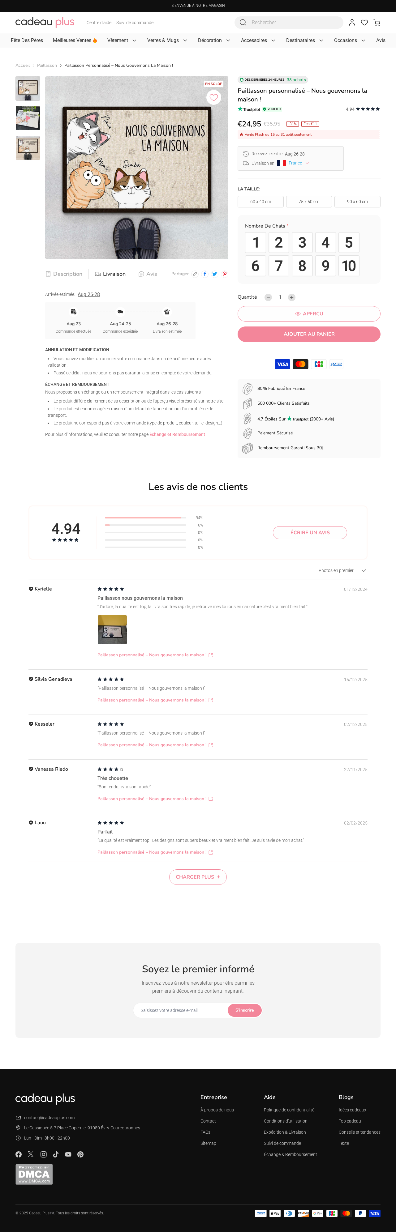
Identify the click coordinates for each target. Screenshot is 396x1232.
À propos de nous (217, 1109)
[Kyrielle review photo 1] (112, 630)
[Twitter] (31, 1154)
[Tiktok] (56, 1154)
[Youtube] (68, 1154)
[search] (243, 22)
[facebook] (205, 274)
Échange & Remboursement (290, 1154)
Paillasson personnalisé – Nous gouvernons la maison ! (151, 655)
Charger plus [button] (195, 877)
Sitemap (208, 1143)
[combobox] (289, 22)
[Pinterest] (80, 1154)
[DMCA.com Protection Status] (34, 1174)
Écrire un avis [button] (310, 532)
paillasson (47, 65)
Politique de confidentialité (289, 1109)
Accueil (22, 65)
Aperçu (313, 313)
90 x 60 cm (357, 201)
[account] (352, 22)
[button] (309, 227)
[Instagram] (43, 1154)
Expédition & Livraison (285, 1132)
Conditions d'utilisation (286, 1121)
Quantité (247, 297)
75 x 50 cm (309, 201)
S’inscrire (244, 1010)
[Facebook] (18, 1154)
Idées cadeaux (352, 1109)
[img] (110, 589)
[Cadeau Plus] (44, 22)
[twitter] (214, 274)
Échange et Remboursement (177, 434)
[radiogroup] (309, 254)
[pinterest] (224, 274)
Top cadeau (350, 1121)
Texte (344, 1143)
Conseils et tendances (360, 1132)
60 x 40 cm (260, 201)
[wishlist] (364, 22)
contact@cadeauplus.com (49, 1117)
